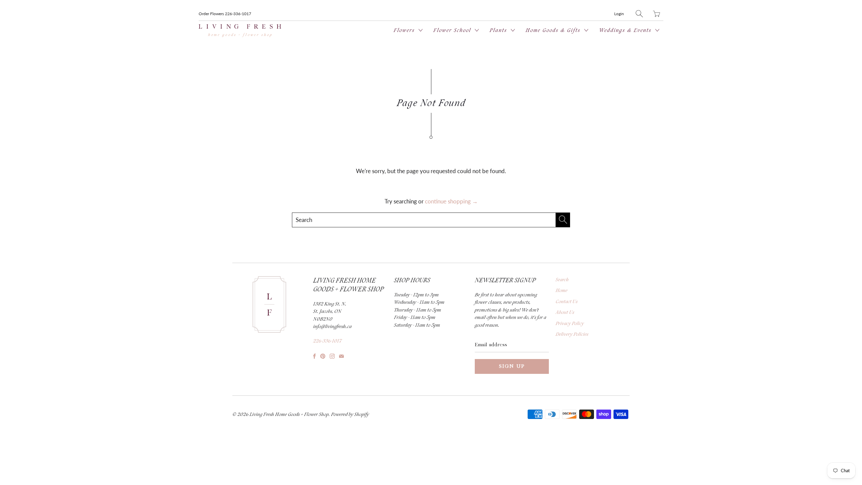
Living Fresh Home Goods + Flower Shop (289, 414)
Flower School (453, 30)
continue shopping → (451, 201)
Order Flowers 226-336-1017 (225, 13)
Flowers (405, 30)
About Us (565, 312)
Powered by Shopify (350, 414)
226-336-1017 (327, 341)
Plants (499, 30)
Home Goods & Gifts (554, 30)
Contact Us (566, 301)
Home (561, 290)
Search (562, 280)
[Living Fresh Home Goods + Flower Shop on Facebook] (314, 356)
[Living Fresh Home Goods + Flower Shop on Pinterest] (322, 356)
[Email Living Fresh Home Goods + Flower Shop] (341, 356)
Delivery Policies (572, 334)
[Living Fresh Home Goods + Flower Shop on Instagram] (332, 356)
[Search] (639, 14)
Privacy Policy (570, 323)
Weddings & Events (626, 30)
